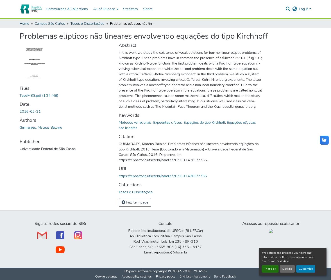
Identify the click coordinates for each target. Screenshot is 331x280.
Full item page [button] (136, 202)
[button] (31, 8)
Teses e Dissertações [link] (87, 23)
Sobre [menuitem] (148, 9)
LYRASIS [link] (200, 271)
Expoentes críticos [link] (167, 122)
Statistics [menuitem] (130, 9)
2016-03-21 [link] (30, 111)
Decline (287, 269)
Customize (306, 269)
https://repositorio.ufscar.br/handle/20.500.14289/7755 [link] (163, 176)
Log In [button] (304, 9)
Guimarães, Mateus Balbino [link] (41, 127)
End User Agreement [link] (195, 276)
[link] (66, 95)
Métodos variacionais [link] (135, 122)
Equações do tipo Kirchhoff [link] (204, 122)
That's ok (270, 269)
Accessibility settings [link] (137, 276)
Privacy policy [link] (165, 276)
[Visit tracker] (271, 230)
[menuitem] (105, 9)
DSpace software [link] (138, 271)
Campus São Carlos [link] (50, 23)
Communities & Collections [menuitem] (67, 9)
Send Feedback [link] (225, 276)
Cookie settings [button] (106, 276)
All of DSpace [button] (104, 9)
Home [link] (24, 23)
